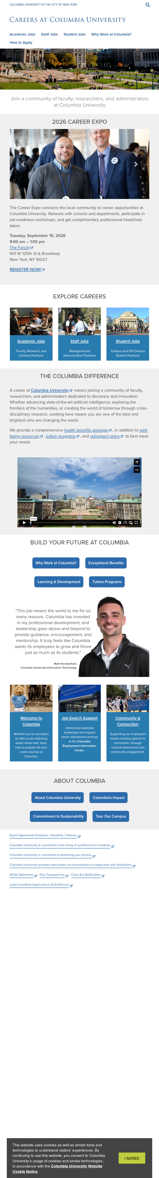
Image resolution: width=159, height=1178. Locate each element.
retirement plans (105, 436)
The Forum (19, 247)
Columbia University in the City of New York (43, 4)
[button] (23, 164)
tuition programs (60, 436)
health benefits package (86, 430)
